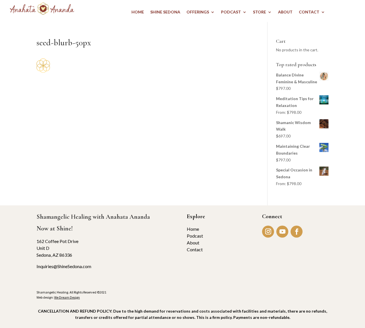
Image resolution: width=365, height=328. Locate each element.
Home (193, 229)
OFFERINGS (197, 12)
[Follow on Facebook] (297, 232)
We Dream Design (67, 297)
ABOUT (285, 12)
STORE (259, 12)
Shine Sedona (165, 12)
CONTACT (309, 12)
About (193, 242)
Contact (195, 249)
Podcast (195, 235)
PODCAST (231, 12)
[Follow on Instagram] (268, 232)
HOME (137, 12)
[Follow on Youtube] (282, 232)
